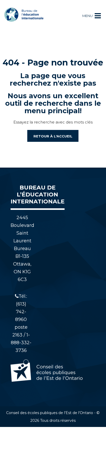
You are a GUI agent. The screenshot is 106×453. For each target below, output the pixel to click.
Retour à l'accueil (52, 136)
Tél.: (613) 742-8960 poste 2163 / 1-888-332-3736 (21, 323)
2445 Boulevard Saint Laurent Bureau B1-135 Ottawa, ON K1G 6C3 (22, 248)
